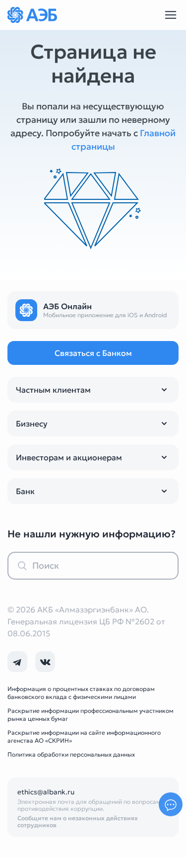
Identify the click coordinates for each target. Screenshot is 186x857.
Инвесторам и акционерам (69, 457)
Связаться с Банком (93, 353)
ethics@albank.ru (45, 791)
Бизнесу (32, 423)
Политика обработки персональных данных (71, 754)
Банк (25, 491)
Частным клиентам (53, 390)
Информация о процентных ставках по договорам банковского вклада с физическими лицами (81, 692)
